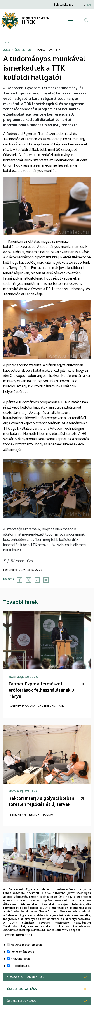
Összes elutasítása (22, 988)
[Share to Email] (46, 580)
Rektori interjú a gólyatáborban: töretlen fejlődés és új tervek (42, 801)
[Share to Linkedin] (37, 580)
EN (89, 4)
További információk (17, 935)
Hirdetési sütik (20, 965)
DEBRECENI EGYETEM (36, 18)
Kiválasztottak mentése (25, 976)
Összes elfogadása (21, 1001)
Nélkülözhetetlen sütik (26, 944)
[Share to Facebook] (19, 580)
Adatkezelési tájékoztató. (24, 930)
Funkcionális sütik (22, 951)
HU (83, 4)
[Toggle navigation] (70, 20)
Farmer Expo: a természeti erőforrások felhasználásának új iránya (42, 690)
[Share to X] (28, 580)
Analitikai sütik (20, 958)
